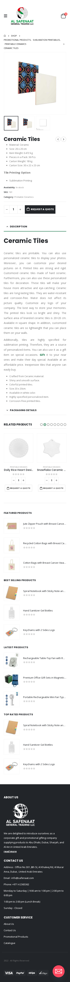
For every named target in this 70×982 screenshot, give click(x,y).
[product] (18, 448)
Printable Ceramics (23, 197)
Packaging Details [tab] (23, 410)
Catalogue (9, 943)
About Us (9, 924)
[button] (41, 424)
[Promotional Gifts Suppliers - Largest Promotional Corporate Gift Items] (22, 16)
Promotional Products (16, 936)
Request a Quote (42, 209)
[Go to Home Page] (5, 36)
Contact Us (10, 930)
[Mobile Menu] (6, 16)
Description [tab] (18, 226)
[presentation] (8, 83)
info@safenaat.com (22, 878)
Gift (42, 355)
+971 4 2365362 (20, 884)
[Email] (59, 971)
